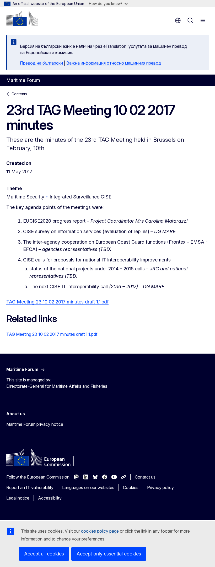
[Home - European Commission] (22, 18)
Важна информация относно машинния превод (113, 63)
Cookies (130, 487)
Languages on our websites (88, 487)
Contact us (145, 477)
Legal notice (17, 498)
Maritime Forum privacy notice (34, 424)
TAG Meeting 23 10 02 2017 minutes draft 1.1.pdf (57, 301)
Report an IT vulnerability (29, 487)
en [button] (178, 20)
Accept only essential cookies (109, 553)
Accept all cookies (44, 553)
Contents (19, 94)
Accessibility (50, 498)
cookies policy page (100, 531)
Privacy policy (160, 487)
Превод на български (41, 63)
